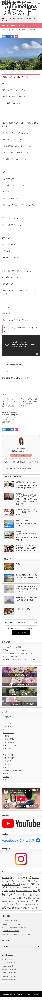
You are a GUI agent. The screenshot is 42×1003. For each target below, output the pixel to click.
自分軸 (30, 904)
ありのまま (5, 878)
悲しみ (35, 891)
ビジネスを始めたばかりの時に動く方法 (17, 653)
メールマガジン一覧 (9, 962)
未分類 (5, 774)
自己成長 (23, 30)
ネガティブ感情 (11, 884)
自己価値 (35, 904)
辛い (29, 908)
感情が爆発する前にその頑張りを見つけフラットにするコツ (26, 549)
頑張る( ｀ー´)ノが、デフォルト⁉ (15, 650)
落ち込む (17, 908)
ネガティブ (31, 880)
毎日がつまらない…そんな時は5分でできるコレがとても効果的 (13, 623)
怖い (22, 891)
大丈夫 (22, 887)
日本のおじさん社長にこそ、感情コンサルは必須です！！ (26, 486)
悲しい (29, 891)
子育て (18, 30)
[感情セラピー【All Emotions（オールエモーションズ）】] (19, 8)
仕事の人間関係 (8, 739)
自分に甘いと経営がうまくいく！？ (26, 525)
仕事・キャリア (8, 742)
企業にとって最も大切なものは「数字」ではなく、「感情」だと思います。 (26, 501)
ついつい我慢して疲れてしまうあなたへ (26, 513)
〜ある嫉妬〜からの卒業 (12, 647)
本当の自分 (36, 898)
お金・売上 (7, 726)
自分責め (24, 904)
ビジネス (13, 30)
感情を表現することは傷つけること (29, 623)
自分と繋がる (22, 901)
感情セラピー (19, 894)
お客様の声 (19, 482)
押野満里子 (32, 30)
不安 (33, 884)
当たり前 (12, 891)
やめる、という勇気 (23, 609)
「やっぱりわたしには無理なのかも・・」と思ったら (10, 401)
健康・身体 (7, 748)
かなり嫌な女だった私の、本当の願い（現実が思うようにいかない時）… (26, 589)
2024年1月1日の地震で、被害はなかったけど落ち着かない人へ (27, 576)
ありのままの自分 (20, 877)
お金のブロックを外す (9, 972)
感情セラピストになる (9, 969)
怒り (18, 890)
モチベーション (29, 496)
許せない (24, 908)
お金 (24, 495)
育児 (16, 901)
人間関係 (26, 509)
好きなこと (30, 887)
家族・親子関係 (8, 755)
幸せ (6, 890)
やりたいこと (11, 881)
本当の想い (26, 898)
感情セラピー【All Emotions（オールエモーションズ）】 (25, 994)
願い (33, 908)
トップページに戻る (21, 632)
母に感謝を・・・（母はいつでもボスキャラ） (20, 659)
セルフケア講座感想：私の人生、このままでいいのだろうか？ (10, 415)
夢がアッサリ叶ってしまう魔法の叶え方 (26, 539)
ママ (28, 884)
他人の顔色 (12, 887)
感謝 (18, 898)
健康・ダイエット (9, 745)
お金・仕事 (29, 495)
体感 (18, 887)
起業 (4, 780)
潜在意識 (6, 901)
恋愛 (25, 891)
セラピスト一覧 (7, 959)
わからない (21, 881)
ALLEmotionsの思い (9, 966)
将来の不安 (26, 482)
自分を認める (15, 904)
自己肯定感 (8, 907)
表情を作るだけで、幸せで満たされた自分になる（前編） (26, 599)
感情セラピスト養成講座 (12, 770)
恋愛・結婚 (31, 533)
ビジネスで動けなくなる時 (13, 656)
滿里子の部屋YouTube (9, 979)
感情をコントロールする (10, 976)
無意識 (12, 901)
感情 (5, 894)
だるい (18, 564)
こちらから (13, 378)
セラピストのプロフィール (21, 455)
